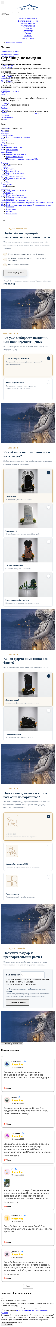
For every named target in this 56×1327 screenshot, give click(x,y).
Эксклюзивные (7, 117)
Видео (8, 204)
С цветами (5, 196)
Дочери (4, 145)
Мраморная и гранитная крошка (29, 203)
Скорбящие (5, 189)
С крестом (5, 103)
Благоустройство (27, 23)
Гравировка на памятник (16, 178)
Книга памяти (28, 38)
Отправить (7, 1325)
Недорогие (5, 90)
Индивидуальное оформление (18, 137)
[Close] (2, 119)
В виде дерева (6, 184)
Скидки (27, 33)
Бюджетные (5, 200)
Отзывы (9, 211)
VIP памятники (28, 26)
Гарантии (10, 200)
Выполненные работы (28, 21)
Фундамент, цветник (14, 176)
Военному (5, 154)
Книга (3, 175)
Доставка (9, 135)
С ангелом (5, 172)
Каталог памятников (28, 18)
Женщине (5, 133)
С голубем (5, 182)
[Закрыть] (2, 1056)
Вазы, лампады (48, 203)
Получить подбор (18, 1002)
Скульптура (28, 31)
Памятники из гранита (10, 52)
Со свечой (5, 177)
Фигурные (5, 115)
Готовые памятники (14, 43)
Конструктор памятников (16, 154)
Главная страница (11, 91)
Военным (28, 28)
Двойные (4, 108)
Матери (4, 140)
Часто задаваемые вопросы (16, 197)
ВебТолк (38, 114)
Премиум (21, 200)
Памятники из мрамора (10, 54)
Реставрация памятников (22, 205)
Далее (17, 1044)
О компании (11, 209)
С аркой (4, 120)
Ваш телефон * (13, 975)
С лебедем (5, 187)
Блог (8, 193)
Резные (4, 106)
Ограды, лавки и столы (41, 205)
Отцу (3, 138)
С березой (5, 180)
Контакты (28, 36)
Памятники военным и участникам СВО (22, 159)
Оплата (9, 202)
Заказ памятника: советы (16, 190)
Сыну (3, 143)
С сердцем (5, 168)
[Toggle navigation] (2, 2)
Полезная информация (15, 195)
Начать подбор (15, 273)
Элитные (4, 95)
